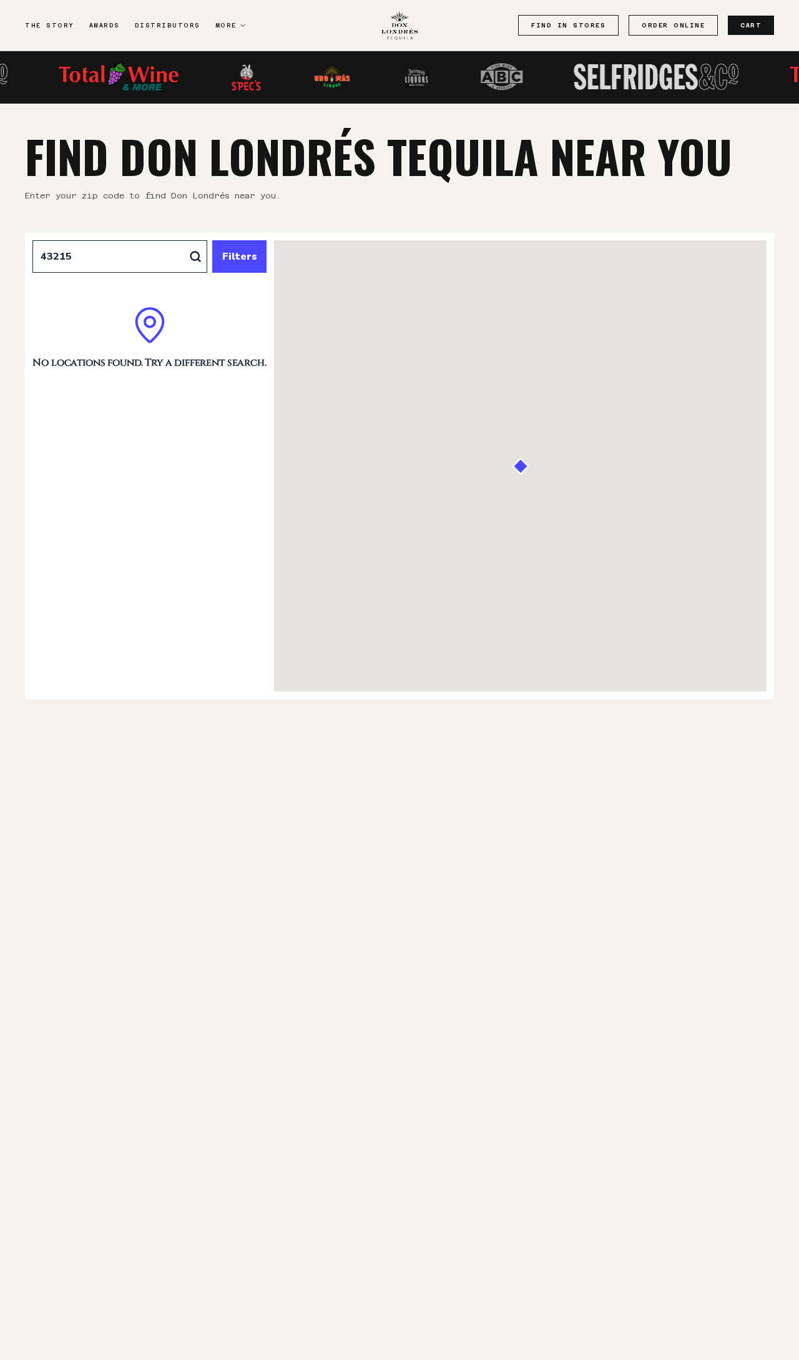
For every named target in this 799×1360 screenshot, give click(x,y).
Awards (104, 25)
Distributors (167, 25)
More (226, 25)
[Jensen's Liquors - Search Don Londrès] (399, 77)
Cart (751, 25)
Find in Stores (568, 25)
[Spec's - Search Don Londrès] (230, 77)
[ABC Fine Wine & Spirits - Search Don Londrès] (484, 77)
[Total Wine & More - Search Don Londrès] (103, 77)
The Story (49, 25)
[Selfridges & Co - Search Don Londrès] (640, 77)
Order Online (673, 25)
